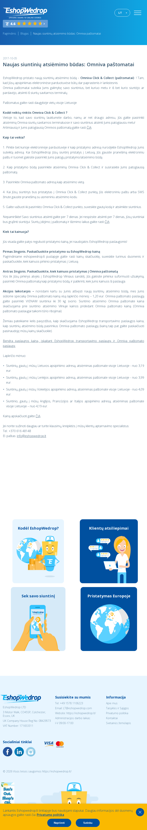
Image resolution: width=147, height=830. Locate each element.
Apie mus (112, 703)
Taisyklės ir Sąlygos (117, 708)
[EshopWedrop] (25, 13)
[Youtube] (30, 752)
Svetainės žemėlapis (118, 723)
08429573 (45, 721)
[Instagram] (19, 752)
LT (120, 13)
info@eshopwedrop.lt (31, 436)
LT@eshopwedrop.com (77, 708)
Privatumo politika (117, 713)
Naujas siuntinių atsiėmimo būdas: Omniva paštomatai (67, 33)
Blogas (24, 33)
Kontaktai (112, 718)
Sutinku (87, 822)
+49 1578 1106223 (71, 703)
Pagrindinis (9, 33)
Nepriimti (59, 822)
